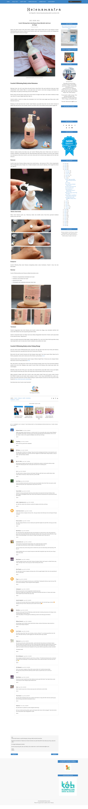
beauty (31, 20)
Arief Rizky (18, 481)
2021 (65, 209)
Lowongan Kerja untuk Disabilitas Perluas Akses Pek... (70, 198)
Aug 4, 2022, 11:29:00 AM (27, 541)
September (67, 175)
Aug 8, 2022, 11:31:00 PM (28, 656)
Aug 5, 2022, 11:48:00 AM (27, 621)
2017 (65, 215)
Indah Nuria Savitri (20, 510)
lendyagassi (18, 589)
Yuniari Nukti (18, 491)
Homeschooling (33, 1)
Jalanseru (18, 705)
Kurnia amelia (19, 520)
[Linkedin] (69, 128)
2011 (65, 221)
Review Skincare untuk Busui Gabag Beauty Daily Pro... (71, 196)
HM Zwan (18, 450)
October (67, 173)
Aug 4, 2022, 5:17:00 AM (28, 510)
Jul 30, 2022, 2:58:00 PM (26, 430)
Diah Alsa (18, 610)
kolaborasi (13, 399)
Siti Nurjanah (19, 667)
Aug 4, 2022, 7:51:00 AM (26, 520)
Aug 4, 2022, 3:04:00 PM (27, 600)
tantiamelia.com (19, 541)
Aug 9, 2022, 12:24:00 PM (26, 667)
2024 (65, 166)
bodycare (34, 20)
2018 (65, 214)
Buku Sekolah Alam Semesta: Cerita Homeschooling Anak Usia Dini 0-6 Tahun (69, 27)
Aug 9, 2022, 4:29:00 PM (25, 677)
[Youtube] (66, 128)
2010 (65, 222)
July (66, 178)
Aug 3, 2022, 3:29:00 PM (30, 502)
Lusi (17, 471)
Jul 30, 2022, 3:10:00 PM (24, 441)
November (67, 172)
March (66, 205)
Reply (17, 436)
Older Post (54, 754)
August (67, 176)
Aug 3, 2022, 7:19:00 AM (26, 461)
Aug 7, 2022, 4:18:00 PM (25, 641)
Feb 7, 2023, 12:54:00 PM (24, 705)
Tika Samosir (19, 695)
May (66, 202)
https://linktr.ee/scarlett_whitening (22, 379)
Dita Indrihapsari (19, 656)
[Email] (72, 128)
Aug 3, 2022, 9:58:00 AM (22, 471)
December (67, 170)
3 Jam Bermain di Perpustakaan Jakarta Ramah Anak (70, 190)
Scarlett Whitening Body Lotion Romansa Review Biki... (70, 180)
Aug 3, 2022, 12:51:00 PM (26, 491)
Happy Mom (23, 1)
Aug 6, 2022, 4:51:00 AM (25, 631)
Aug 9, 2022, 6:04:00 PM (26, 695)
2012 (65, 219)
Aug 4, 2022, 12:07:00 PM (26, 569)
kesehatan (28, 398)
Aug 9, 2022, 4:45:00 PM (22, 687)
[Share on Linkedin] (57, 398)
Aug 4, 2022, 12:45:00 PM (23, 579)
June (66, 201)
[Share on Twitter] (53, 398)
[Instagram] (69, 125)
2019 (65, 212)
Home (8, 1)
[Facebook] (63, 125)
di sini (43, 355)
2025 (65, 165)
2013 (65, 218)
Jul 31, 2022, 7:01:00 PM (24, 450)
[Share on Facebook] (51, 398)
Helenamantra (44, 9)
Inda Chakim (18, 631)
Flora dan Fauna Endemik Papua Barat (70, 185)
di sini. (29, 360)
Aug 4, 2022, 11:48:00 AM (25, 559)
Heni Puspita (18, 569)
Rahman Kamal (19, 430)
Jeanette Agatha (19, 600)
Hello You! (15, 1)
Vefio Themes (51, 802)
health (38, 20)
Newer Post (14, 754)
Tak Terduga (67, 182)
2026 (65, 163)
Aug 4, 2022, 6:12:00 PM (24, 610)
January (67, 208)
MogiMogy (18, 441)
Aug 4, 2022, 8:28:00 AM (25, 530)
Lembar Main (42, 1)
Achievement (51, 1)
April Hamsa (18, 530)
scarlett (17, 399)
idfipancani (18, 641)
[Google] (72, 125)
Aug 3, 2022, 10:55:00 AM (25, 481)
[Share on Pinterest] (55, 398)
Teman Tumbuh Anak (69, 187)
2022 (65, 169)
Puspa (17, 579)
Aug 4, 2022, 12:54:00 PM (25, 589)
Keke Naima (18, 559)
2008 (65, 225)
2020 (65, 211)
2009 (65, 224)
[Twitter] (66, 125)
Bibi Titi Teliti (19, 461)
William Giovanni (19, 621)
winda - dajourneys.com (21, 502)
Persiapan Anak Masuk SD (70, 186)
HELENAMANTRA (42, 801)
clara (17, 687)
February (67, 206)
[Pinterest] (75, 125)
